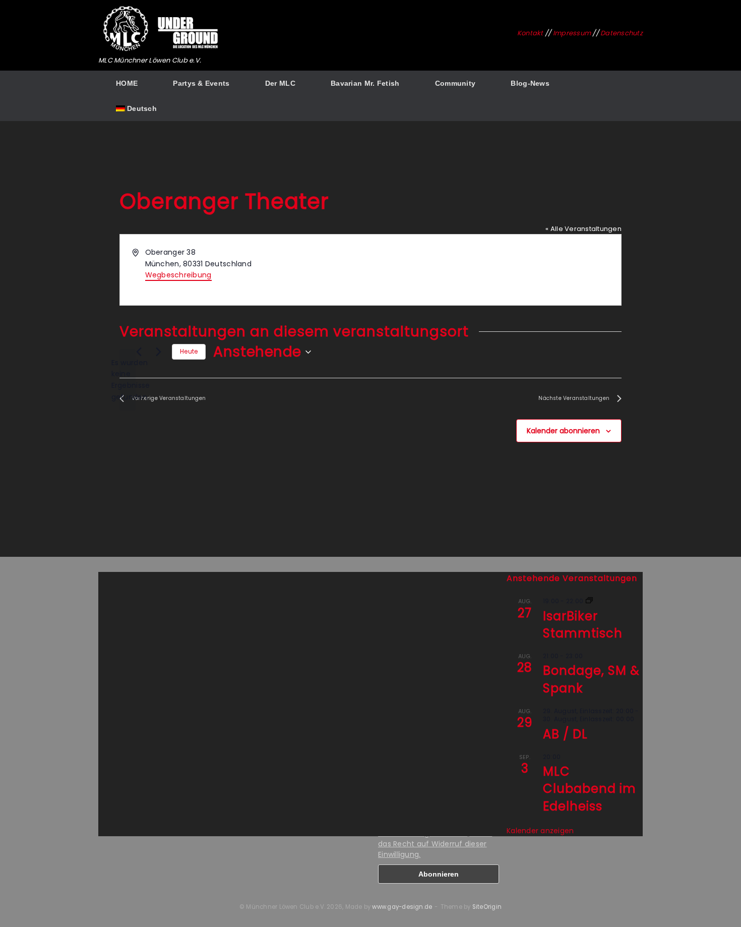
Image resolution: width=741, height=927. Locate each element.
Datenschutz (621, 33)
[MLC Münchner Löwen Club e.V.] (161, 29)
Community (455, 83)
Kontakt (530, 33)
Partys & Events (201, 83)
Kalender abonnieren (563, 431)
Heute (189, 351)
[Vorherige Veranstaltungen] (139, 352)
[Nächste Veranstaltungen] (158, 352)
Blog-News (530, 83)
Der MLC (280, 83)
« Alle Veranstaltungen (583, 229)
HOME (127, 83)
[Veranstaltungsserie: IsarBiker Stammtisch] (589, 601)
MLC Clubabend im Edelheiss (589, 788)
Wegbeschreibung (178, 275)
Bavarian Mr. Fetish (365, 83)
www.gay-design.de (402, 907)
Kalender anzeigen (540, 831)
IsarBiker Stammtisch (583, 625)
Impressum (572, 33)
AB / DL (565, 734)
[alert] (127, 380)
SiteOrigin (487, 907)
